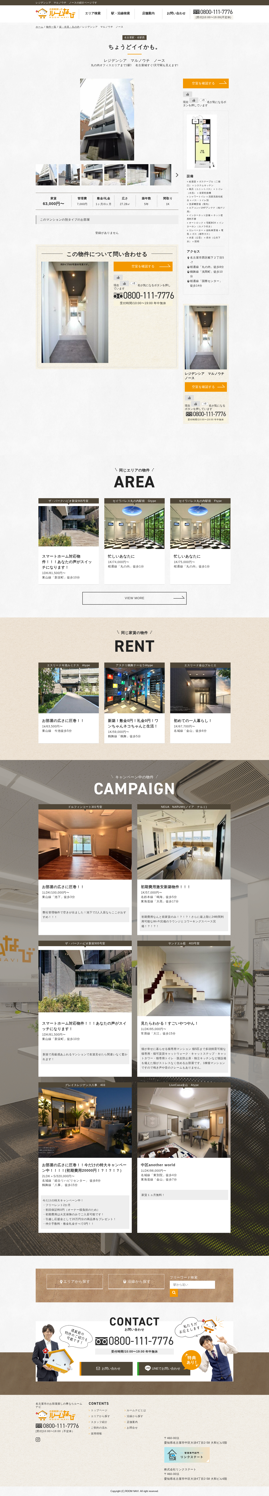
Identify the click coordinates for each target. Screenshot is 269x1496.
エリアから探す (76, 1281)
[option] (107, 120)
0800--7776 (216, 12)
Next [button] (174, 174)
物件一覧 (51, 26)
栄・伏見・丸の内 (69, 26)
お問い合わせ (176, 13)
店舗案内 (148, 13)
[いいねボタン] (118, 277)
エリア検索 (93, 13)
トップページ (99, 1410)
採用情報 (96, 1433)
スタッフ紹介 (99, 1422)
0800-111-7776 (61, 1426)
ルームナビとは (136, 1410)
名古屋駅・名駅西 (134, 37)
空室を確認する (143, 266)
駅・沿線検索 (120, 13)
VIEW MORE (134, 598)
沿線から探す (139, 1281)
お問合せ (132, 1427)
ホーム (39, 26)
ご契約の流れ (99, 1427)
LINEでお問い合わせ (166, 1368)
